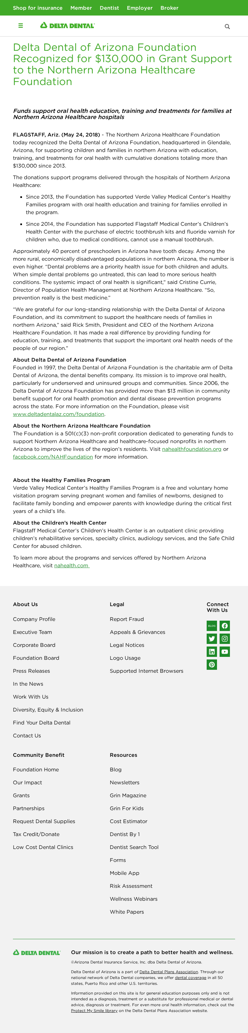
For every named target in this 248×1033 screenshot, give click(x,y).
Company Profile (34, 619)
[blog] (212, 626)
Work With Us (30, 696)
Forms (118, 860)
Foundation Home (36, 769)
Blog (116, 769)
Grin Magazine (128, 795)
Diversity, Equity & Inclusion (48, 709)
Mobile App (125, 873)
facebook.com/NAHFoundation (53, 456)
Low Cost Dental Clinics (43, 847)
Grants (21, 795)
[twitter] (212, 639)
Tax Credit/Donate (36, 834)
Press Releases (31, 671)
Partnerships (29, 808)
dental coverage (190, 977)
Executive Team (32, 632)
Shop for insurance (38, 8)
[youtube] (225, 652)
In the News (28, 683)
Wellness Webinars (134, 899)
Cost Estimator (128, 821)
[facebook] (225, 626)
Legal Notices (127, 645)
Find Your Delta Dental (41, 722)
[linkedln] (212, 652)
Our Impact (27, 782)
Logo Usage (125, 658)
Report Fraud (127, 619)
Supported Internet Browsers (146, 671)
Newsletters (125, 782)
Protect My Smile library (94, 1010)
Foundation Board (36, 658)
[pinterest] (212, 664)
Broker (169, 8)
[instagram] (225, 639)
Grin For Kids (127, 808)
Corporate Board (34, 645)
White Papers (127, 911)
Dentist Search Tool (134, 847)
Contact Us (27, 735)
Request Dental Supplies (44, 821)
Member (81, 8)
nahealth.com (72, 565)
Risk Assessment (131, 886)
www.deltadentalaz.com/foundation (58, 414)
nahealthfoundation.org (192, 449)
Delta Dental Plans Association (169, 971)
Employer (140, 8)
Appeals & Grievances (137, 632)
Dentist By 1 (125, 834)
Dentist (109, 8)
